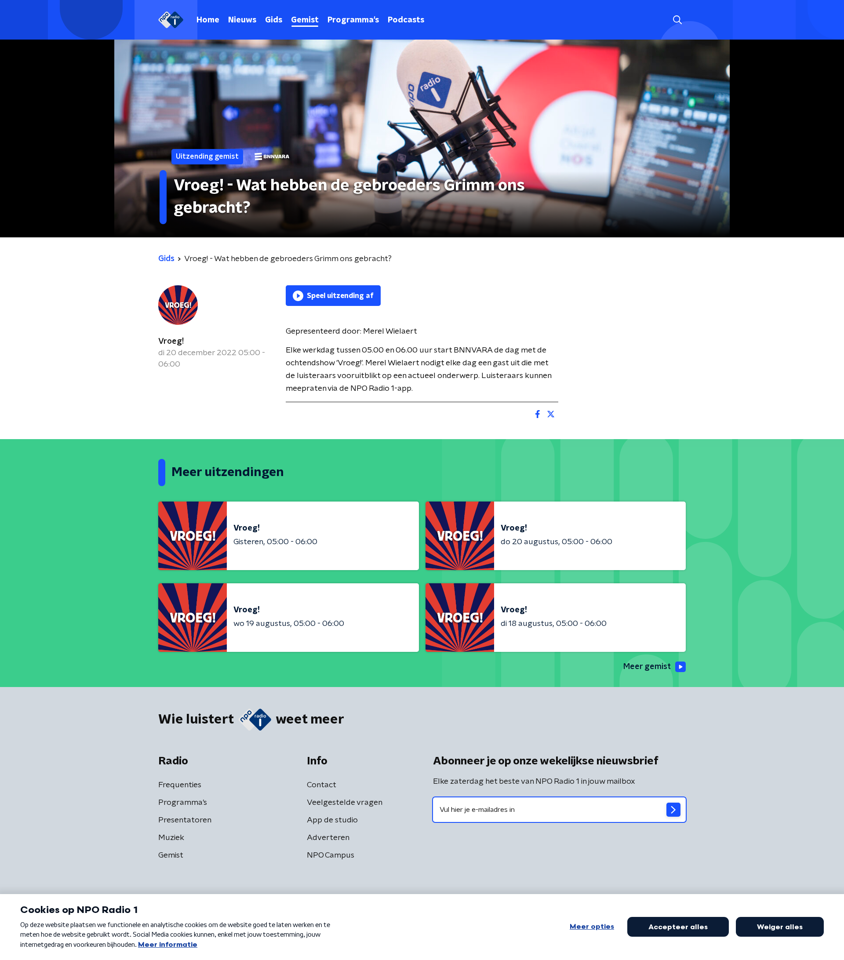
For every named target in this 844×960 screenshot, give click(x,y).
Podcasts (406, 20)
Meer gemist (647, 667)
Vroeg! (171, 341)
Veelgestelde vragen (344, 803)
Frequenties (179, 785)
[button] (677, 20)
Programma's (353, 20)
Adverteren (328, 838)
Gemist (305, 20)
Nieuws (242, 20)
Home (207, 20)
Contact (321, 785)
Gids (273, 20)
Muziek (171, 838)
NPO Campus (330, 855)
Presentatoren (184, 820)
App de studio (332, 820)
